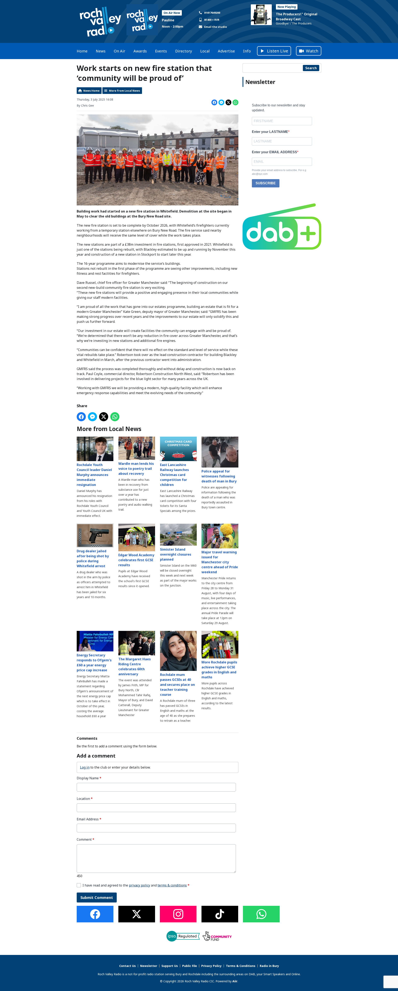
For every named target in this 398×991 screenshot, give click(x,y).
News (101, 51)
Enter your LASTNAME (270, 132)
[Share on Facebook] (214, 102)
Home (82, 51)
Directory (183, 51)
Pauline (168, 20)
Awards (140, 51)
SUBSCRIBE (266, 183)
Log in (85, 767)
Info (247, 51)
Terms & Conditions (240, 966)
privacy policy (139, 885)
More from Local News (124, 90)
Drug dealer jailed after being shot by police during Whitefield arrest (93, 558)
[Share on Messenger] (221, 102)
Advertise (226, 51)
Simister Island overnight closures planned (175, 554)
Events (161, 51)
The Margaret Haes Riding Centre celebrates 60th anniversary (134, 666)
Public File (189, 966)
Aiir (234, 981)
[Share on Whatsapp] (235, 102)
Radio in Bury (269, 966)
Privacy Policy (211, 966)
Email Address (89, 819)
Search (311, 68)
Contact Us (127, 966)
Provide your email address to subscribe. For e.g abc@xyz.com (279, 172)
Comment (85, 839)
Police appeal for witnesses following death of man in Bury (219, 476)
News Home (91, 90)
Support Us (169, 966)
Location (85, 799)
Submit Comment (96, 897)
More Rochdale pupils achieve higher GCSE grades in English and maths (219, 669)
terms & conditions (172, 885)
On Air (119, 51)
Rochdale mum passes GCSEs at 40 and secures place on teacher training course (177, 684)
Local (205, 51)
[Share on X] (228, 102)
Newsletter (148, 966)
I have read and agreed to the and (136, 885)
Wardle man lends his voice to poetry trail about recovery (136, 468)
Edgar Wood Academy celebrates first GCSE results (136, 560)
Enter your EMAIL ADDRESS (274, 152)
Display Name (89, 778)
